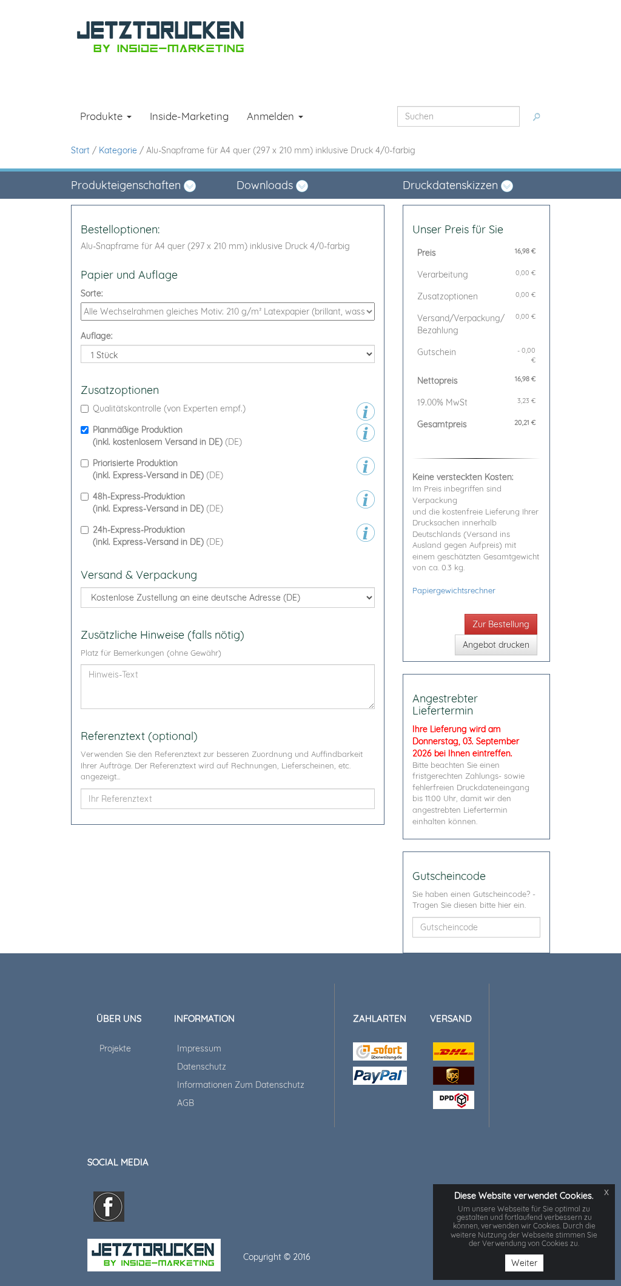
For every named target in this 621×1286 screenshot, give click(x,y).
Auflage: (97, 335)
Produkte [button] (103, 116)
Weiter (524, 1263)
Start (80, 150)
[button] (144, 185)
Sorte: (92, 293)
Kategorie (118, 150)
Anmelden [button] (272, 116)
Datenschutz (201, 1066)
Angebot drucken (496, 644)
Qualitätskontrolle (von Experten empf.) (169, 408)
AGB (185, 1103)
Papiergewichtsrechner (453, 590)
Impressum (199, 1048)
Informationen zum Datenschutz (240, 1084)
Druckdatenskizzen (452, 185)
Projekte (115, 1048)
